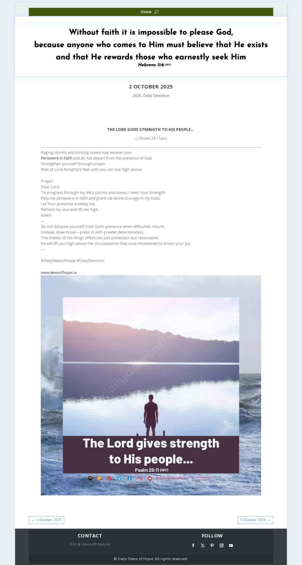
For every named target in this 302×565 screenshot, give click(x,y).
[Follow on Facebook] (193, 545)
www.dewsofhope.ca (58, 272)
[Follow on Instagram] (221, 545)
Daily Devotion (156, 95)
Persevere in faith (56, 158)
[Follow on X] (202, 545)
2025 (137, 95)
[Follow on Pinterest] (212, 545)
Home (146, 12)
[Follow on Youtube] (231, 545)
